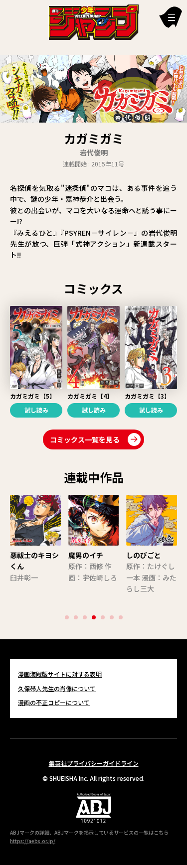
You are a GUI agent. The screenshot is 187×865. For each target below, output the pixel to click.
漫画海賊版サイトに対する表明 (60, 674)
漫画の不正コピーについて (54, 702)
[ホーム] (94, 21)
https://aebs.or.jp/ (32, 841)
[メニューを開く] (170, 17)
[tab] (67, 617)
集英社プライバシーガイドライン (94, 763)
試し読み (36, 410)
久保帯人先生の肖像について (57, 688)
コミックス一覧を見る (85, 439)
